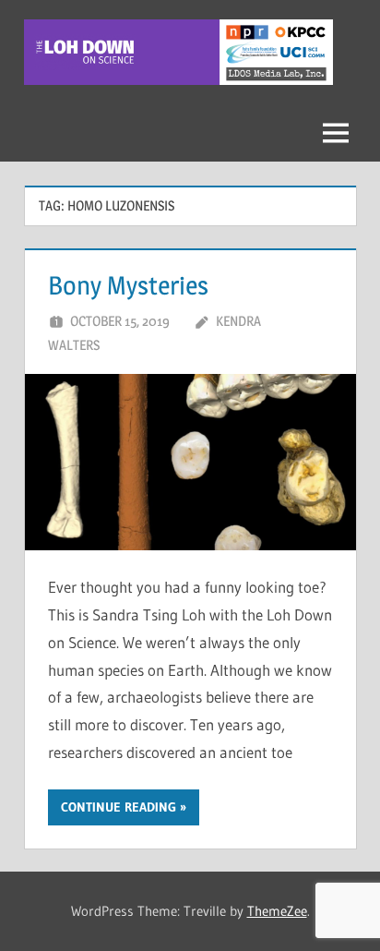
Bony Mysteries (128, 285)
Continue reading (118, 807)
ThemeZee (277, 911)
